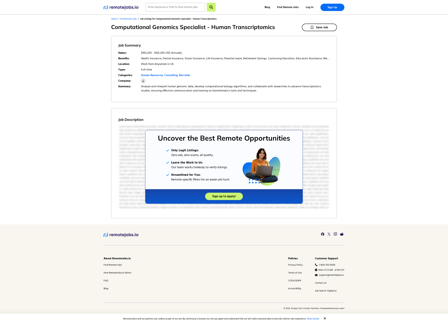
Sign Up (332, 7)
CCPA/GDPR (294, 281)
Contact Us (321, 283)
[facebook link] (323, 234)
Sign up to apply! (224, 196)
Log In (309, 7)
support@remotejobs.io (331, 275)
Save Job (322, 27)
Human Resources (152, 75)
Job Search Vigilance (326, 291)
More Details (313, 319)
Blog (267, 7)
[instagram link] (335, 234)
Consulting (171, 75)
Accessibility (294, 288)
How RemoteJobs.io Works (117, 273)
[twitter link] (329, 234)
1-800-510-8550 (327, 265)
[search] (211, 7)
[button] (325, 318)
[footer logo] (121, 234)
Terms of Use (295, 273)
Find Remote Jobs (288, 7)
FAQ (106, 281)
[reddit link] (341, 234)
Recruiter (184, 75)
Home (114, 19)
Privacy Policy (295, 265)
